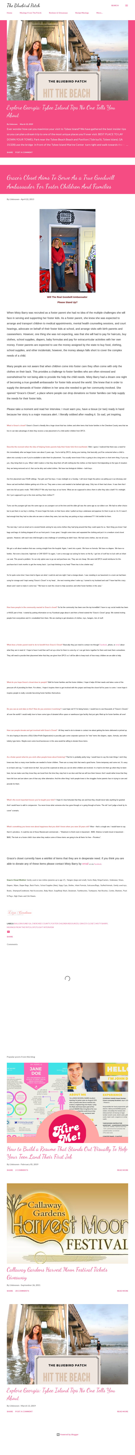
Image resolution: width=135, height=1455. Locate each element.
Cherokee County (41, 923)
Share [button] (10, 152)
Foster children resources (65, 923)
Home (9, 13)
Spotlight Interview (43, 927)
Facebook (103, 645)
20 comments (22, 1291)
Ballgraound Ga (22, 923)
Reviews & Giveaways (58, 13)
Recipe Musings (82, 13)
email (118, 645)
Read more (122, 1170)
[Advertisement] (67, 1033)
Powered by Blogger (69, 1434)
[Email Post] (8, 932)
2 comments (21, 1170)
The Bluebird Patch (23, 5)
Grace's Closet (87, 923)
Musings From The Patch (30, 13)
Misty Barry (101, 923)
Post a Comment (24, 152)
